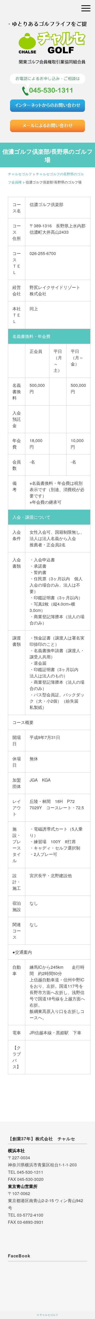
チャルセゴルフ (49, 1315)
